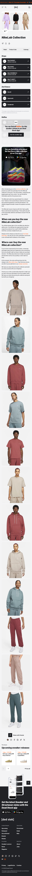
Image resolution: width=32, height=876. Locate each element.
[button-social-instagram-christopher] (8, 740)
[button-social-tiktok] (21, 740)
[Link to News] (6, 7)
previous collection (21, 189)
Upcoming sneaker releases (15, 747)
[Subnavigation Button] (3, 7)
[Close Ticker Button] (29, 2)
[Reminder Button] (6, 43)
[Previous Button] (4, 769)
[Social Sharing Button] (10, 735)
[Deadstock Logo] (16, 7)
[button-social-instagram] (11, 740)
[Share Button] (3, 43)
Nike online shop (13, 262)
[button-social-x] (24, 740)
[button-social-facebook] (14, 740)
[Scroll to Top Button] (28, 783)
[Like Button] (9, 43)
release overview (23, 264)
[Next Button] (8, 769)
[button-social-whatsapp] (18, 740)
